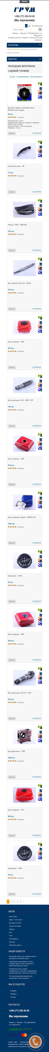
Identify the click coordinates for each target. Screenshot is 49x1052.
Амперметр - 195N (15, 576)
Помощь (11, 929)
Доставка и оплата (15, 923)
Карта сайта (13, 916)
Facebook (13, 994)
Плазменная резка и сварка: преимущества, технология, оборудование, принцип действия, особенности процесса (23, 971)
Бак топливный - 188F (16, 634)
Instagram (13, 991)
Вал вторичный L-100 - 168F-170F (20, 400)
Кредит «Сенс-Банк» (15, 920)
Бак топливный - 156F (16, 342)
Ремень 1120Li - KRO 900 (17, 224)
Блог (10, 932)
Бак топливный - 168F (16, 459)
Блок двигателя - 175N (16, 751)
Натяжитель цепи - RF (16, 166)
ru (26, 26)
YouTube (13, 997)
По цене (13, 76)
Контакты (12, 942)
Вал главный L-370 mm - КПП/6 (19, 283)
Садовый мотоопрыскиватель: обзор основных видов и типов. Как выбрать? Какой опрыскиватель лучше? (21, 964)
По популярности (36, 76)
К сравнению (36, 133)
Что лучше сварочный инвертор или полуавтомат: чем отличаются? (20, 977)
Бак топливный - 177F (16, 810)
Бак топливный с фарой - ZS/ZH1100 (22, 517)
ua (29, 26)
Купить (11, 133)
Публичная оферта (15, 945)
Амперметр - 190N (15, 868)
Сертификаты (13, 939)
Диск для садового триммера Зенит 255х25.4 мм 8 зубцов (21, 108)
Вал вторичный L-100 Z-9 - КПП (19, 693)
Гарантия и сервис (15, 926)
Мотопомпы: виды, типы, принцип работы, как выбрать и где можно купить (23, 957)
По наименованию (23, 76)
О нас (11, 935)
